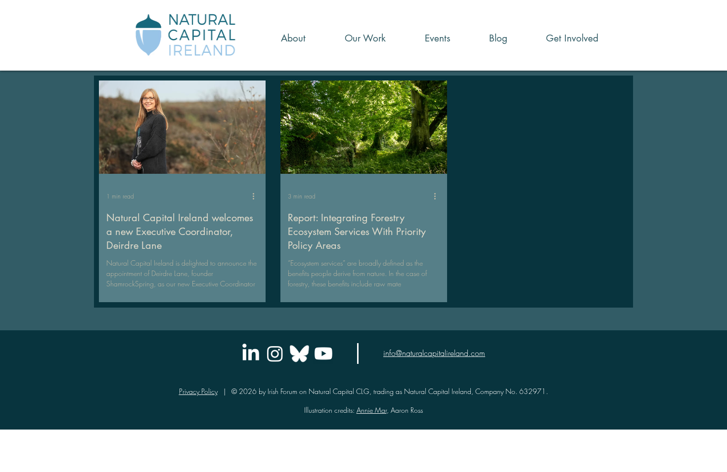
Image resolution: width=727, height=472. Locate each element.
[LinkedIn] (250, 353)
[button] (353, 38)
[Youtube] (323, 353)
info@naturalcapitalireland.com (434, 353)
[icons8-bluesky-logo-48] (299, 353)
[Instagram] (275, 353)
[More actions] (257, 196)
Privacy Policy (198, 391)
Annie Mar (372, 410)
